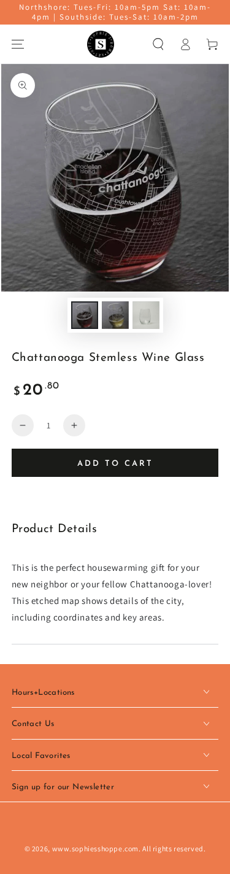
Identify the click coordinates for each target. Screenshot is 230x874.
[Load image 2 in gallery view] (115, 315)
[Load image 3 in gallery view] (145, 315)
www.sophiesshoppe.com (95, 848)
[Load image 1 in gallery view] (84, 315)
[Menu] (17, 44)
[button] (158, 44)
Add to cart (115, 464)
